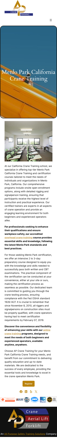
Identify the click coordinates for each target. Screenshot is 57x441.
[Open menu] (50, 20)
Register (28, 383)
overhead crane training (19, 237)
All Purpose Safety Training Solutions (24, 433)
